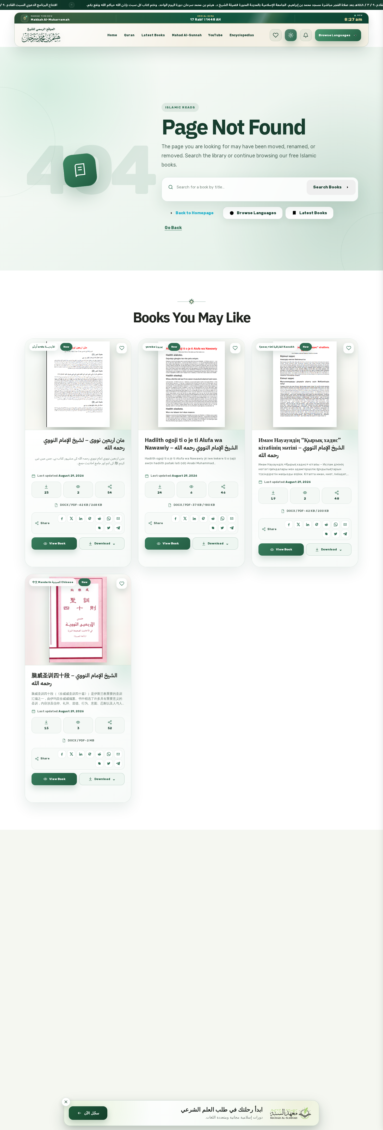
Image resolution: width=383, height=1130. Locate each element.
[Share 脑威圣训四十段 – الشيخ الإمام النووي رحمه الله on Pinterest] (90, 754)
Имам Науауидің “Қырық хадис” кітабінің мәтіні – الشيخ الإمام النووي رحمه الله (301, 448)
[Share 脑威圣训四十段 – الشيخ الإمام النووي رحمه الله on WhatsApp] (109, 754)
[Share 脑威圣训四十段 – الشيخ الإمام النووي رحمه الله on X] (71, 754)
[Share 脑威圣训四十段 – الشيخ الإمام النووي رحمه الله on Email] (118, 754)
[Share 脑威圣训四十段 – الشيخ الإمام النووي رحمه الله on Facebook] (62, 754)
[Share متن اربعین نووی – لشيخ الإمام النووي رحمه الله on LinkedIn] (81, 518)
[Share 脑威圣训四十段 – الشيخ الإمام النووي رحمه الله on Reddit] (99, 754)
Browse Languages (256, 213)
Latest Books (153, 35)
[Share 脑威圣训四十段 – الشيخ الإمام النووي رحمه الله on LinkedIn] (81, 754)
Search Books (327, 187)
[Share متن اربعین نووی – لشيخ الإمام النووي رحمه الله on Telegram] (118, 528)
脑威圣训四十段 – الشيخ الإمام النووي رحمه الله (74, 679)
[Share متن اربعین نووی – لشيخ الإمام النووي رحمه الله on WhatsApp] (109, 518)
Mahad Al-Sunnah (187, 35)
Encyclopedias (242, 35)
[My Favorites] (276, 35)
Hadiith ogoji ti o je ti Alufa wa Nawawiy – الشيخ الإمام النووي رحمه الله (191, 444)
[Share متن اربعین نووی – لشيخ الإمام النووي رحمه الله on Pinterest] (90, 518)
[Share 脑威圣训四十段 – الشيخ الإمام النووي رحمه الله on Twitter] (109, 763)
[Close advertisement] (65, 1101)
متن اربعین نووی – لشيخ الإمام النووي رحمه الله (84, 444)
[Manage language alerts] (306, 35)
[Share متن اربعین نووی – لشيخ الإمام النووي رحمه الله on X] (71, 518)
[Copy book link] (99, 528)
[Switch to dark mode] (291, 35)
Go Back (173, 227)
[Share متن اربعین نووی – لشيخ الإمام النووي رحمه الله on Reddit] (99, 518)
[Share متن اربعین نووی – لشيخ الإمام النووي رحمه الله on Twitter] (109, 528)
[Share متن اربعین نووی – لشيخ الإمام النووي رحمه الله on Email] (118, 518)
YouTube (215, 35)
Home (112, 35)
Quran (129, 35)
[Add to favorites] (121, 348)
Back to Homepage (195, 213)
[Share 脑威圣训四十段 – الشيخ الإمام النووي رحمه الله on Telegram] (118, 763)
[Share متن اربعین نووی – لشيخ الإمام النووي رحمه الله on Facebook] (62, 518)
